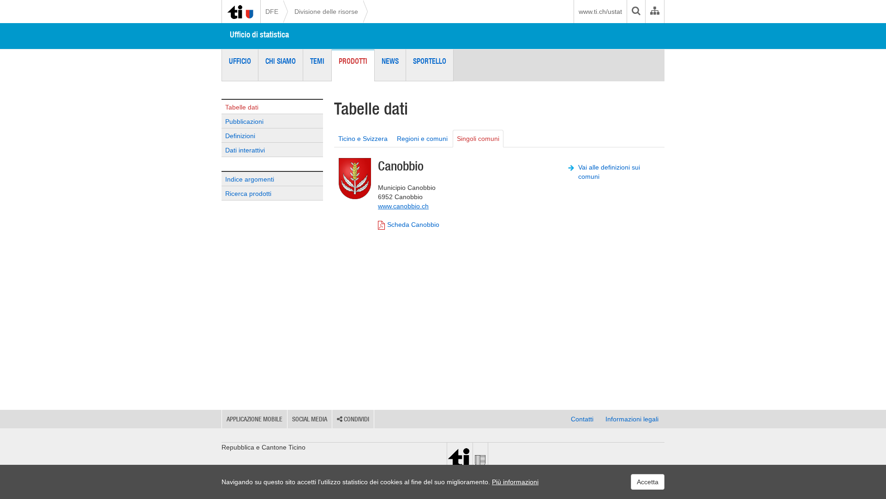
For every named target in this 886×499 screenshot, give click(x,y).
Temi (317, 61)
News (390, 61)
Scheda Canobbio (413, 224)
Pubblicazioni (244, 121)
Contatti (582, 419)
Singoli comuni (478, 138)
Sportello (429, 61)
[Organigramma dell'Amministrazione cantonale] (654, 11)
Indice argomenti (249, 179)
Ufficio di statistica (259, 34)
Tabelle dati (241, 107)
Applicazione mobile (254, 419)
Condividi (355, 419)
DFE (271, 11)
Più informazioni (515, 482)
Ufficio (240, 61)
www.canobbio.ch (403, 206)
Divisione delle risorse (326, 11)
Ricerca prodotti (248, 193)
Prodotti (353, 61)
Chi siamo (280, 61)
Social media (309, 419)
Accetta (648, 482)
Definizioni (240, 136)
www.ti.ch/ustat (600, 11)
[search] (636, 11)
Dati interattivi (245, 150)
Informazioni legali (632, 419)
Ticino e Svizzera (363, 138)
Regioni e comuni (422, 138)
